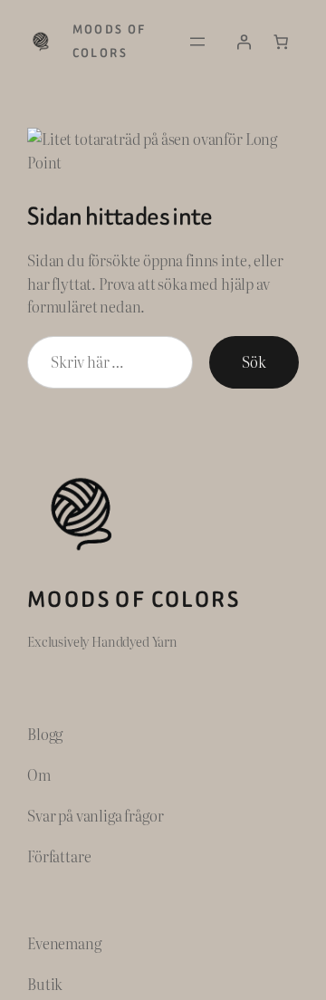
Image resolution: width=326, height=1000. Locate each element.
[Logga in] (243, 42)
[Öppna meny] (197, 42)
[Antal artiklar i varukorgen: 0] (281, 42)
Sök (254, 361)
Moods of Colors (133, 599)
